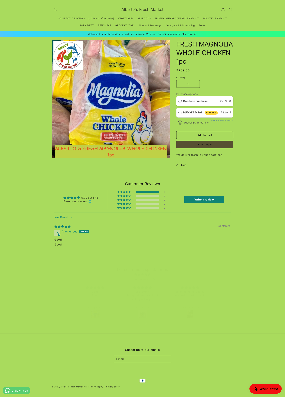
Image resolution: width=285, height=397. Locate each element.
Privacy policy (113, 387)
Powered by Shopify (93, 387)
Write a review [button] (204, 199)
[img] (62, 226)
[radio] (180, 101)
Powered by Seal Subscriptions (222, 120)
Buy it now (205, 144)
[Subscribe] (168, 359)
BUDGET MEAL (199, 112)
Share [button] (183, 165)
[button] (55, 9)
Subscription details (196, 122)
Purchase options (187, 94)
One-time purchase (195, 101)
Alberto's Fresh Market (72, 387)
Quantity (180, 77)
